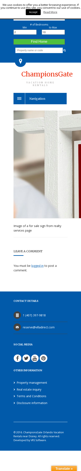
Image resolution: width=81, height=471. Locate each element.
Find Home (39, 41)
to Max (53, 27)
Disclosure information (32, 403)
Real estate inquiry (29, 389)
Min (25, 27)
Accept (33, 12)
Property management (32, 383)
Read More (50, 12)
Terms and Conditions (31, 396)
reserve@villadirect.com (39, 327)
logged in (37, 266)
